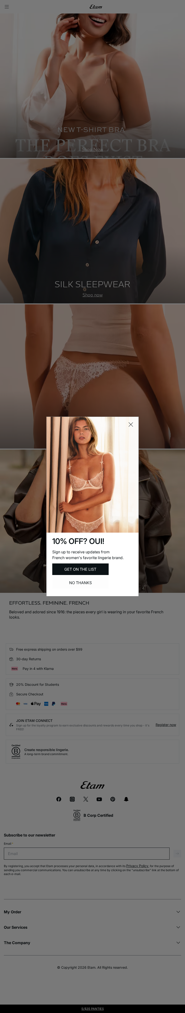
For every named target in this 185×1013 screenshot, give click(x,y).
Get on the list (80, 569)
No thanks (80, 582)
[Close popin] (131, 424)
